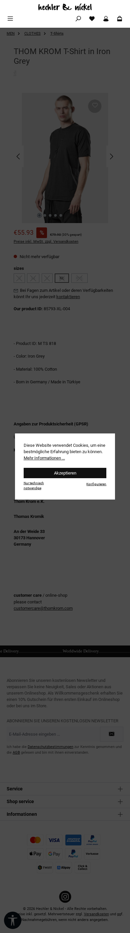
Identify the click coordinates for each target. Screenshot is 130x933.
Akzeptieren (65, 473)
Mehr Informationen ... (44, 457)
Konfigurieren (96, 484)
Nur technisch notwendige (34, 485)
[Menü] (10, 19)
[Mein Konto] (106, 19)
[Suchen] (78, 19)
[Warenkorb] (120, 19)
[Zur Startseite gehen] (65, 6)
